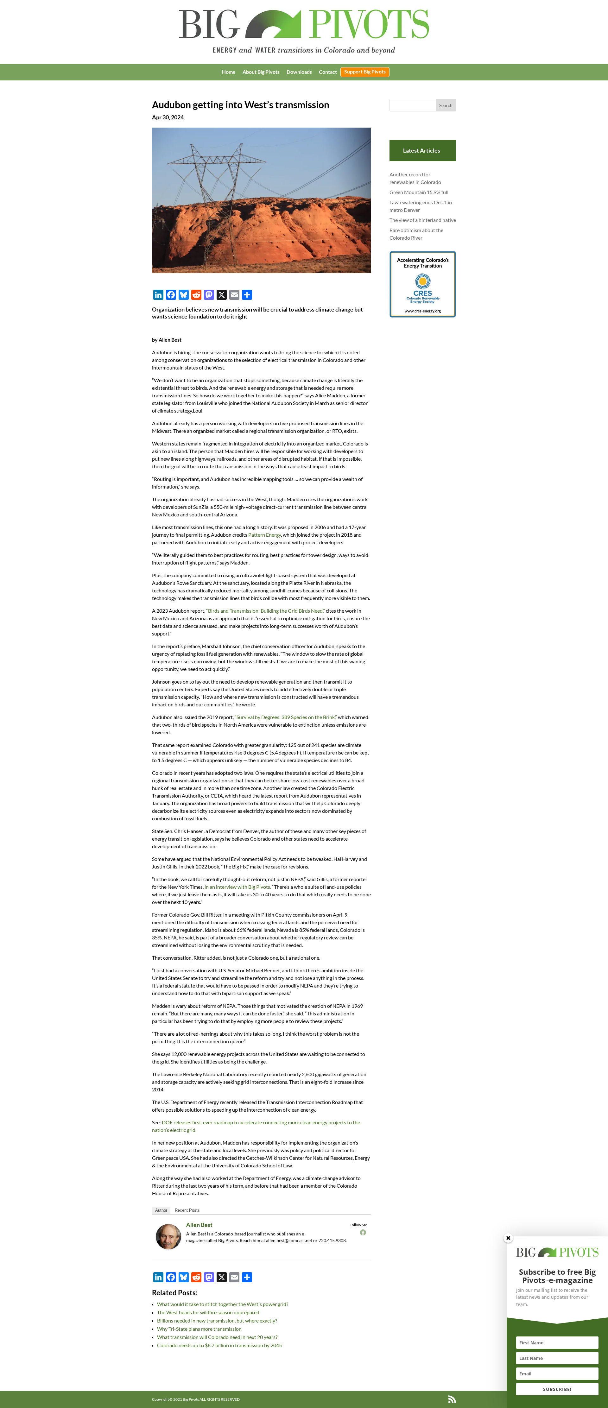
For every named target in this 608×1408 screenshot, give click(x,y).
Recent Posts (187, 1210)
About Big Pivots (261, 72)
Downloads (299, 72)
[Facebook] (363, 1232)
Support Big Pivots (365, 71)
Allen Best (199, 1224)
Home (229, 72)
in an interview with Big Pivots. (238, 887)
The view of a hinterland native (423, 220)
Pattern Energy (264, 535)
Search (446, 105)
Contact (328, 72)
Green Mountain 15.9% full (419, 192)
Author (161, 1210)
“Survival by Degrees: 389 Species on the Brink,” (286, 717)
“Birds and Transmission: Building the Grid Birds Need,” (265, 611)
